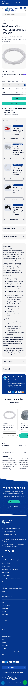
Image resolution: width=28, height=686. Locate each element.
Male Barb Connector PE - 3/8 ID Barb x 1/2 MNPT (18, 189)
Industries (4, 649)
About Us (4, 630)
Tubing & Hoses (8, 20)
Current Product (9, 436)
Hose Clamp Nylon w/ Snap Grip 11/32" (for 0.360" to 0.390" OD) (18, 169)
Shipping (4, 611)
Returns (4, 618)
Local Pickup (5, 645)
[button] (21, 9)
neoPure (4, 23)
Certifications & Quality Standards (10, 652)
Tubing (14, 20)
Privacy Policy (16, 682)
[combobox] (14, 14)
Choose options (14, 138)
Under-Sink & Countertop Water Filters (12, 588)
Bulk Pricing (5, 615)
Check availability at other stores (11, 114)
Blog (3, 639)
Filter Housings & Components (10, 569)
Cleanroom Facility (6, 636)
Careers (4, 642)
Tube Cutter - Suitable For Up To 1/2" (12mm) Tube (18, 130)
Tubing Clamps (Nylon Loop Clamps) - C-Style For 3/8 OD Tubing (18, 149)
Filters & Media (5, 572)
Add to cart (19, 98)
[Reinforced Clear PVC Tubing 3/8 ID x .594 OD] (9, 415)
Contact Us (4, 621)
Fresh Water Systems (9, 672)
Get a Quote (5, 608)
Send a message (14, 506)
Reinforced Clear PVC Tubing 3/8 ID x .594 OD (9, 427)
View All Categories (7, 596)
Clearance (4, 582)
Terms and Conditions (6, 682)
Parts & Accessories (7, 585)
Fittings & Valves (6, 566)
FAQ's (3, 655)
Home (3, 20)
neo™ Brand (5, 633)
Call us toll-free (14, 502)
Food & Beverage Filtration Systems (11, 579)
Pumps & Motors (6, 563)
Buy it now (14, 103)
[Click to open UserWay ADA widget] (3, 683)
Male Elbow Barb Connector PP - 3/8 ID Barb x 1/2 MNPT (18, 210)
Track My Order (6, 605)
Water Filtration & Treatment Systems (11, 560)
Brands (3, 591)
